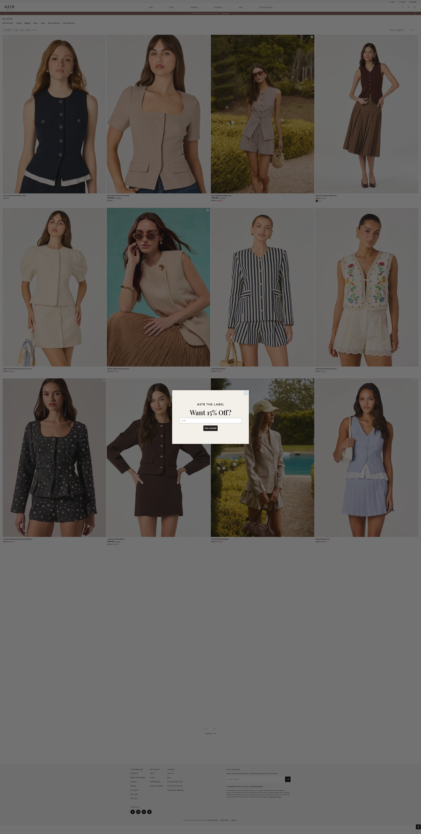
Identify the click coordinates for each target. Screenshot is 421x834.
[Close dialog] (246, 393)
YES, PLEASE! (210, 428)
